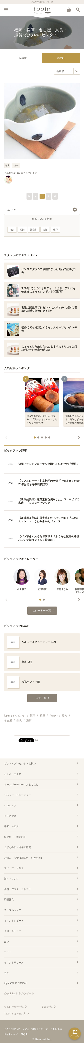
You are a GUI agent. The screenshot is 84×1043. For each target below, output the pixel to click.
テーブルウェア (12, 910)
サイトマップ (11, 1034)
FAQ (23, 1034)
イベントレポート (14, 920)
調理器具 (9, 899)
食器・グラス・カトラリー (18, 889)
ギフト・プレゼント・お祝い (20, 763)
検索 (78, 9)
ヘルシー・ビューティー (17, 795)
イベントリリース (14, 962)
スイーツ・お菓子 (14, 868)
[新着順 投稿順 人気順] (67, 71)
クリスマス (10, 815)
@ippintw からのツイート (19, 993)
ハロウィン (10, 805)
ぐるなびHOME (12, 1029)
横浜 (22, 229)
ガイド (7, 952)
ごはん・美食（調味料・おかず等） (23, 857)
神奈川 (33, 229)
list (36, 740)
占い (6, 941)
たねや (15, 165)
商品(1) (61, 58)
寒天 (7, 165)
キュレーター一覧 (14, 1006)
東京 (12, 229)
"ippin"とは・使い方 (15, 1013)
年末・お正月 (11, 826)
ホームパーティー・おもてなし (21, 784)
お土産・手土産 (12, 774)
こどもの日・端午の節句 (17, 847)
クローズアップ (12, 931)
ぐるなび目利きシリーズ (35, 1029)
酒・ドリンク (11, 878)
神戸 (55, 229)
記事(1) (23, 58)
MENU (6, 9)
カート (69, 9)
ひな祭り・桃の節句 (15, 836)
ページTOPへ (42, 730)
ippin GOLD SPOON (15, 983)
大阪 (45, 229)
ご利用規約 (56, 1029)
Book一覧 (47, 1006)
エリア (11, 209)
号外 (6, 973)
